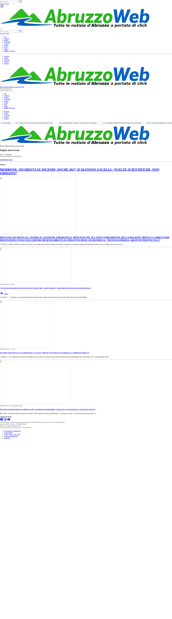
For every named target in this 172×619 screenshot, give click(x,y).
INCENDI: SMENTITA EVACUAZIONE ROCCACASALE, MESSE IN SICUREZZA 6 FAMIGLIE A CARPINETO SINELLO (117, 123)
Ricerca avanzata (4, 4)
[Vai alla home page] (74, 27)
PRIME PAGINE (9, 51)
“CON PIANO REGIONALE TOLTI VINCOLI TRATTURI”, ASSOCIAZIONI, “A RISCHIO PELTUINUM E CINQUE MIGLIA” (45, 288)
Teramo (6, 63)
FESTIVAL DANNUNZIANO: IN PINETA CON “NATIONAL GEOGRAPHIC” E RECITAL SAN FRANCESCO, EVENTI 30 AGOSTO (47, 409)
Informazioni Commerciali (12, 431)
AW (5, 37)
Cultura (6, 44)
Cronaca (6, 38)
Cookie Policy (8, 433)
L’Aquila (7, 60)
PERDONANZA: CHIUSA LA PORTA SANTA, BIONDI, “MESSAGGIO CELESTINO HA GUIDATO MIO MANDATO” (73, 123)
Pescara (6, 62)
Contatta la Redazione (11, 436)
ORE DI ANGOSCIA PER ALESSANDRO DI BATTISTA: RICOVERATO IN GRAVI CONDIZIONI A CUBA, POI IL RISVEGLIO (30, 123)
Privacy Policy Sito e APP (12, 434)
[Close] (1, 29)
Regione (6, 56)
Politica (6, 40)
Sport (5, 47)
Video (6, 49)
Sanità (6, 46)
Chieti (6, 58)
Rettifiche (7, 438)
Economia (7, 42)
